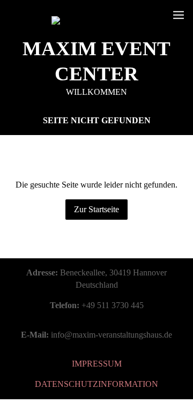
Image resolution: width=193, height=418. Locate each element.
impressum (97, 363)
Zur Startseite (96, 209)
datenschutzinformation (96, 384)
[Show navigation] (178, 15)
